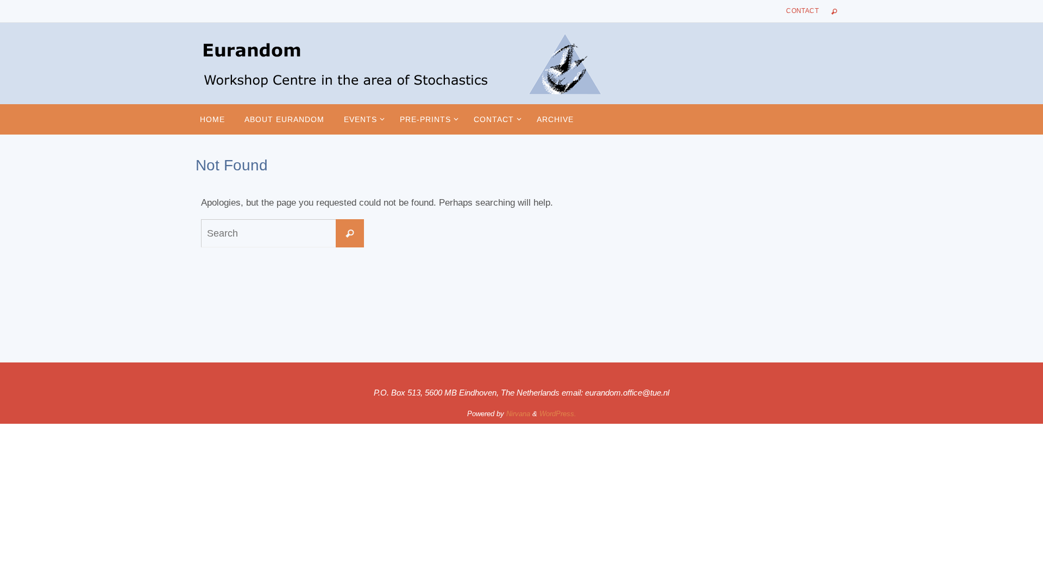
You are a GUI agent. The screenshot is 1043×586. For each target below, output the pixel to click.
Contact (802, 11)
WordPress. (557, 414)
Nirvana (518, 414)
